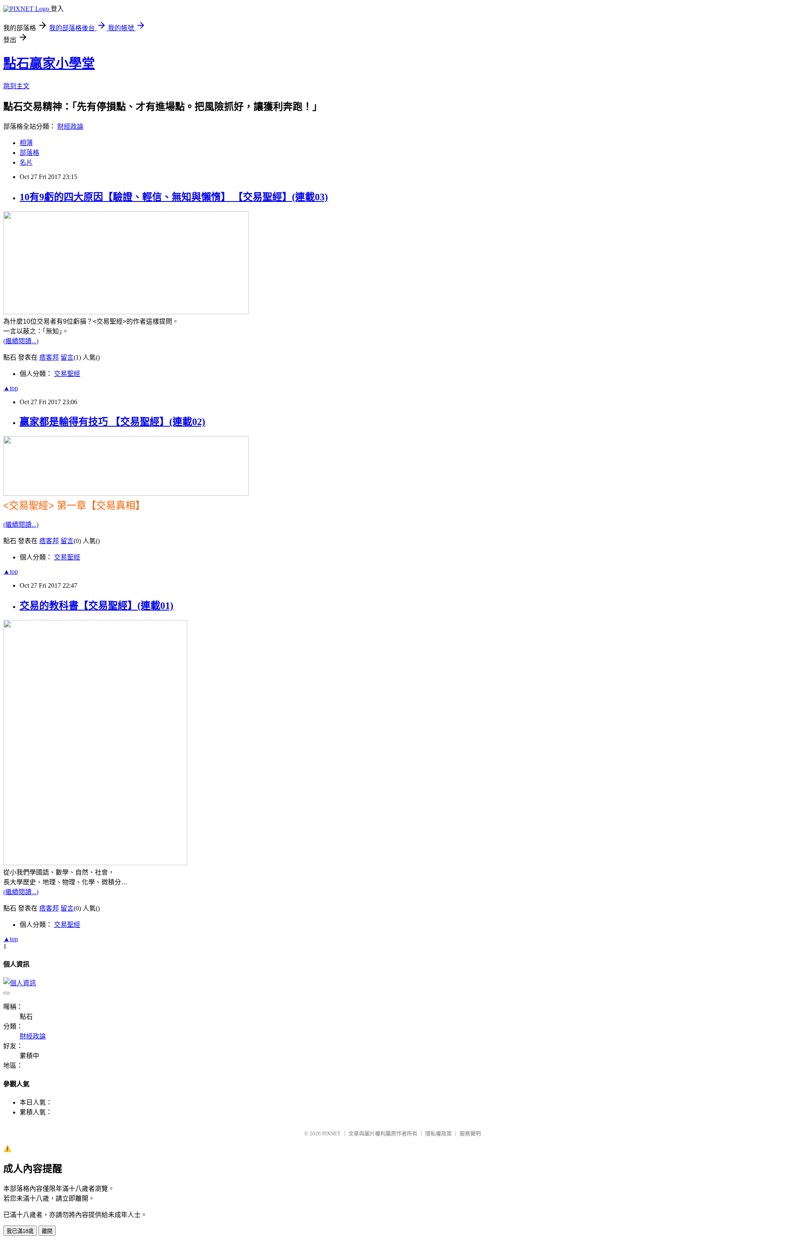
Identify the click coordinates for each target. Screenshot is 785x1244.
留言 (67, 357)
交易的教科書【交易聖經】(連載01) (96, 605)
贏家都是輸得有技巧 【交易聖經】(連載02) (112, 421)
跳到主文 (16, 86)
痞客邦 (49, 357)
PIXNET (331, 1133)
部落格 (29, 152)
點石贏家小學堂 (49, 63)
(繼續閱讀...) (20, 341)
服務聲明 (470, 1133)
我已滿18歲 (20, 1231)
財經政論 (70, 126)
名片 (26, 162)
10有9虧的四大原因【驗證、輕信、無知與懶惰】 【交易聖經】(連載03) (174, 197)
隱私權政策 (438, 1133)
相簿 (26, 142)
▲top (10, 388)
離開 (47, 1231)
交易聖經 (67, 373)
